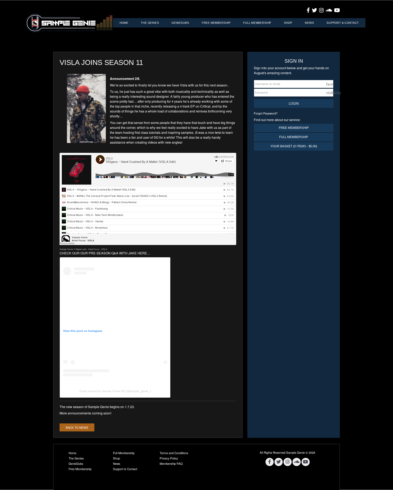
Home (124, 22)
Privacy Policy (169, 458)
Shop (288, 22)
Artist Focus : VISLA (97, 249)
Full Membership (257, 22)
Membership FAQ (171, 463)
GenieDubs (180, 22)
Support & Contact (342, 22)
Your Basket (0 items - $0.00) (293, 146)
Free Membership (216, 22)
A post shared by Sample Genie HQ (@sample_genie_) (115, 391)
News (309, 22)
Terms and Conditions (174, 453)
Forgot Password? (266, 113)
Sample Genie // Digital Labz (73, 249)
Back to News (77, 427)
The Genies (150, 22)
